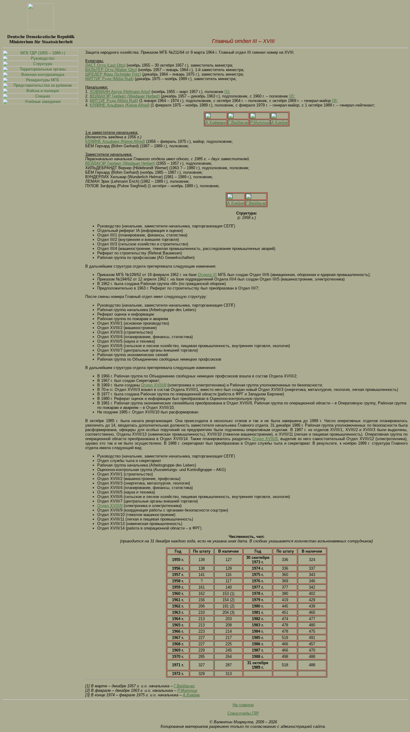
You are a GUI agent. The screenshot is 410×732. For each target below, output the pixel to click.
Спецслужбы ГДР (243, 713)
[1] (227, 91)
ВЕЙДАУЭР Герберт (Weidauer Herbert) (125, 96)
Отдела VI (207, 274)
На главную (243, 705)
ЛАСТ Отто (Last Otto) (105, 65)
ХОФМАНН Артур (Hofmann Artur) (120, 91)
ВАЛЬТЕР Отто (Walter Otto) (111, 70)
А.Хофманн (215, 122)
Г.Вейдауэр (238, 122)
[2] (291, 96)
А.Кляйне (279, 122)
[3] (334, 100)
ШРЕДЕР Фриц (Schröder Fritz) (113, 74)
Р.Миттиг (259, 122)
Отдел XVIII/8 (153, 385)
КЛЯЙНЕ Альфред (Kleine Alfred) (119, 105)
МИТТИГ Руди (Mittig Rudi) (109, 78)
